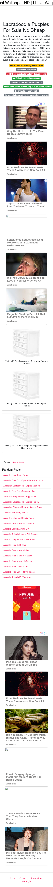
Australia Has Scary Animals (16, 512)
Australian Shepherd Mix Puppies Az (19, 496)
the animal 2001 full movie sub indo (26, 82)
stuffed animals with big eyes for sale (26, 65)
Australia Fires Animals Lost (15, 566)
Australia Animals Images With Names (20, 534)
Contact (23, 878)
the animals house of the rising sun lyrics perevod (27, 95)
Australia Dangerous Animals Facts (19, 539)
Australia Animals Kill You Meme (17, 577)
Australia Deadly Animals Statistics (18, 523)
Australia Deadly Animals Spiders (18, 561)
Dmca (12, 878)
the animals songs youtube (26, 91)
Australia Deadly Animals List (16, 550)
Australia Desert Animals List (16, 528)
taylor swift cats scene (26, 69)
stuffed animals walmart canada (26, 78)
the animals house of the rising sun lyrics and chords (27, 86)
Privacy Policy (37, 878)
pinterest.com (18, 462)
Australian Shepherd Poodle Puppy (19, 518)
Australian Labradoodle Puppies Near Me (21, 485)
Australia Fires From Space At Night (19, 491)
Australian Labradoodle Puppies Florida (21, 501)
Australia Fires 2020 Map (14, 544)
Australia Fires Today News (15, 474)
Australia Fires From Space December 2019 (23, 480)
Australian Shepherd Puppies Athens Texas (22, 507)
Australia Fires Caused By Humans (19, 571)
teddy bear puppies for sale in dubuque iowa (26, 74)
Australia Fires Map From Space (17, 555)
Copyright (26, 881)
